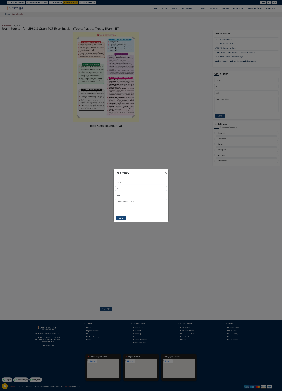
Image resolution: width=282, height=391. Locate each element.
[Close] (166, 173)
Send (121, 218)
